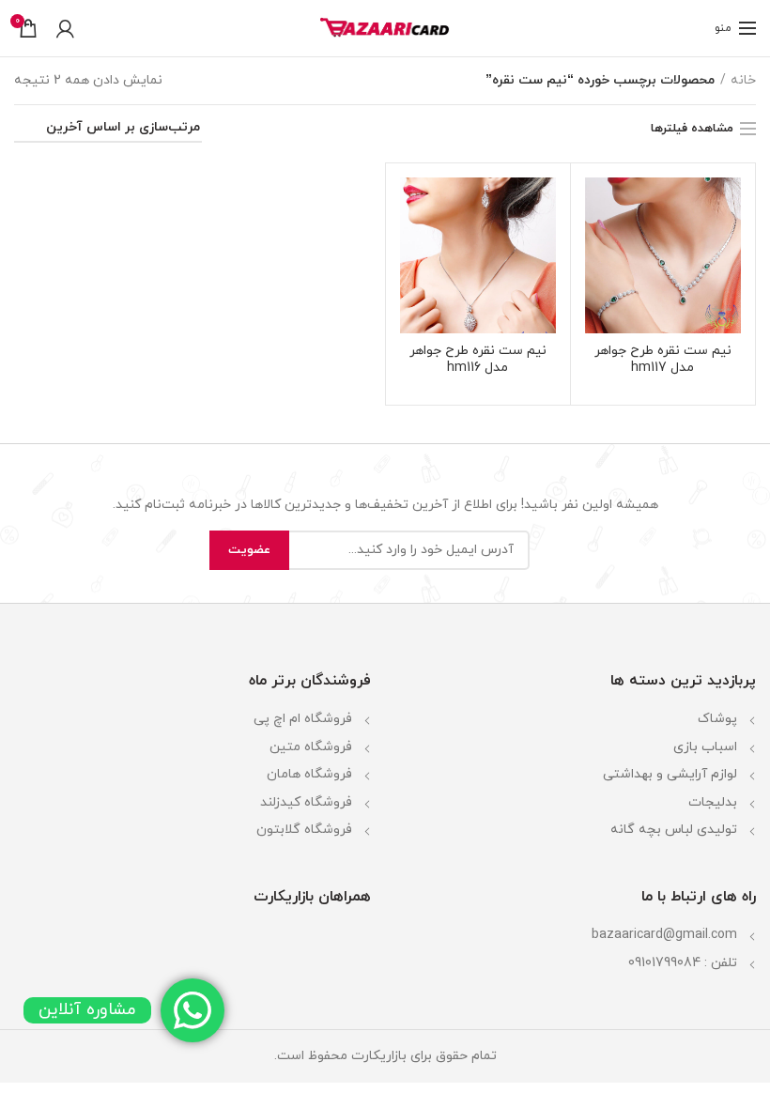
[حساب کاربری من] (65, 28)
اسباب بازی (705, 747)
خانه (743, 80)
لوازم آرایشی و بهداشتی (670, 774)
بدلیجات (712, 802)
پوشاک (717, 719)
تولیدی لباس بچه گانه (673, 830)
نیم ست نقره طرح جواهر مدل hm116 (478, 360)
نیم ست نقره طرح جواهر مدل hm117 (663, 360)
